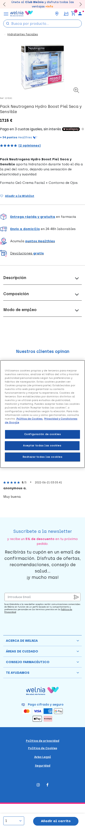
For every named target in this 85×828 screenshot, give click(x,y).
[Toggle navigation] (6, 13)
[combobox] (42, 23)
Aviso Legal (42, 757)
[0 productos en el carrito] (73, 13)
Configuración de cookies (42, 434)
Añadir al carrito (56, 821)
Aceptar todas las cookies (42, 445)
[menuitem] (80, 13)
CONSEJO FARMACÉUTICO (27, 662)
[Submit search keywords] (7, 23)
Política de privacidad (42, 740)
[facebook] (47, 785)
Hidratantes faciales (22, 34)
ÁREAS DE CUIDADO (22, 651)
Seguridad (42, 765)
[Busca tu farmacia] (57, 13)
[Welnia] (21, 13)
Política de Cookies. (29, 418)
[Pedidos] (66, 13)
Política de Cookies (42, 748)
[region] (42, 414)
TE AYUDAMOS (17, 673)
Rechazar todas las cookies (43, 456)
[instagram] (38, 785)
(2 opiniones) (30, 145)
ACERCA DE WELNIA (22, 641)
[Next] (78, 4)
